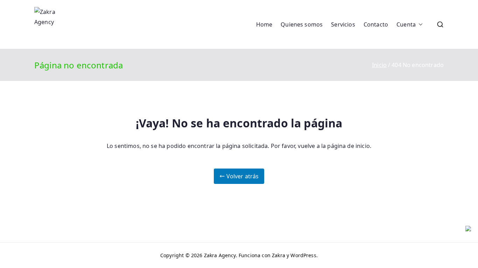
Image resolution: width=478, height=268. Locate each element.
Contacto (376, 24)
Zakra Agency (220, 255)
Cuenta (406, 24)
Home (264, 24)
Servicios (343, 24)
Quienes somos (302, 24)
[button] (419, 25)
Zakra (278, 255)
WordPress (303, 255)
